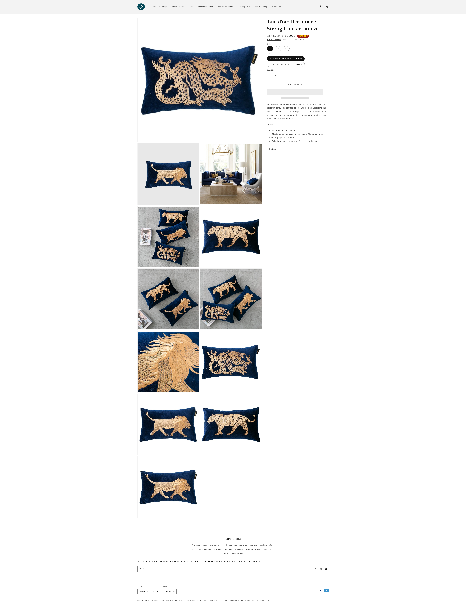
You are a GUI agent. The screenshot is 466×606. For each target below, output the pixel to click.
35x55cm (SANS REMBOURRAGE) (285, 64)
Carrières (218, 549)
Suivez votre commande (236, 545)
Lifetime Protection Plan (233, 554)
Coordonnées (264, 600)
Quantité (270, 70)
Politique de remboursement (184, 600)
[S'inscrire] (180, 569)
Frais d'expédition (274, 39)
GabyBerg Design (150, 600)
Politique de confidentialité (207, 600)
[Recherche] (315, 7)
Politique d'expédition (234, 549)
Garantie (268, 549)
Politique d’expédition (248, 600)
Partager (273, 149)
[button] (295, 92)
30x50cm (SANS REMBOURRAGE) (285, 59)
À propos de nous (199, 545)
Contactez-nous (217, 545)
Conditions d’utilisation (228, 600)
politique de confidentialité (261, 545)
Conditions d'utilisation (202, 549)
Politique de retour (254, 549)
